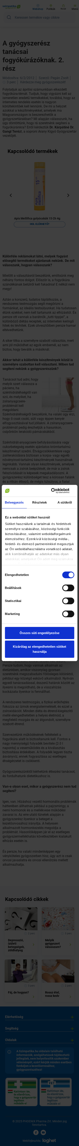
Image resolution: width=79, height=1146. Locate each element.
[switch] (68, 588)
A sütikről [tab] (65, 502)
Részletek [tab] (39, 502)
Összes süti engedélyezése (39, 633)
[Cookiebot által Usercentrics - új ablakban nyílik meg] (56, 490)
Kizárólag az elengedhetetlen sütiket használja (39, 649)
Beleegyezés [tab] (14, 502)
